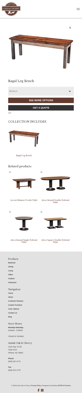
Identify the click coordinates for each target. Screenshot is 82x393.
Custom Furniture (15, 305)
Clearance (12, 282)
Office (10, 275)
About (10, 297)
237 (9, 113)
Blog (10, 317)
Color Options (13, 309)
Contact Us (12, 313)
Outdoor (11, 279)
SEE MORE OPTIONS (41, 100)
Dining (10, 267)
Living (10, 271)
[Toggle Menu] (78, 9)
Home (10, 293)
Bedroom (12, 263)
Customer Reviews (15, 301)
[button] (70, 28)
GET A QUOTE (41, 107)
